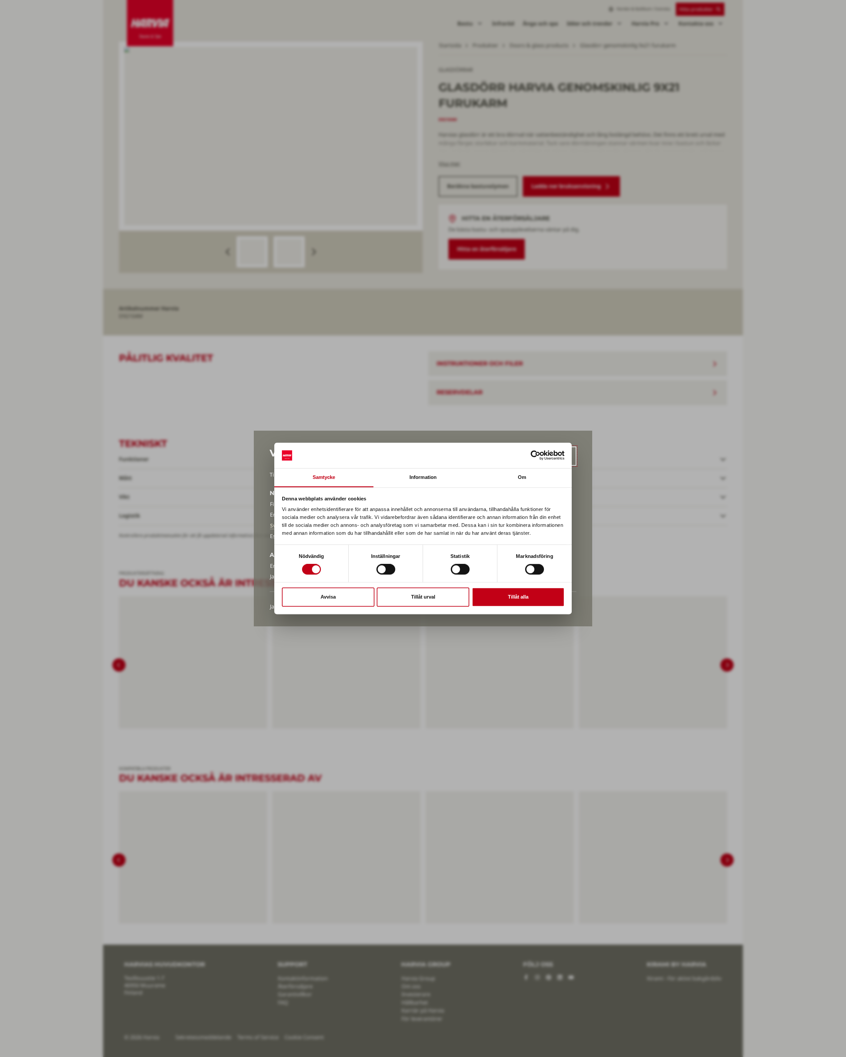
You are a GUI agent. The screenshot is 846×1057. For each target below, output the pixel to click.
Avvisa (328, 597)
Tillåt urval (423, 597)
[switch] (385, 569)
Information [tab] (423, 477)
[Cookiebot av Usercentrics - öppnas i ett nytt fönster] (535, 455)
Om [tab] (522, 477)
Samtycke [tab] (324, 477)
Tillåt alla (518, 597)
